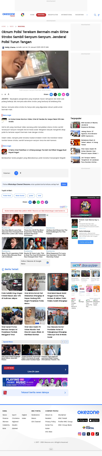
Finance (5, 418)
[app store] (94, 420)
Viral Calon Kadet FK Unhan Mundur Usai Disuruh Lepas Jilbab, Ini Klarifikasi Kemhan (34, 330)
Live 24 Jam (33, 371)
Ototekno (16, 418)
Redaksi (48, 418)
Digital (24, 415)
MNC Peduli (62, 418)
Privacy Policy (50, 421)
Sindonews (35, 415)
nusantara (79, 15)
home (32, 15)
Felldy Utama (10, 47)
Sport (14, 415)
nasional (41, 15)
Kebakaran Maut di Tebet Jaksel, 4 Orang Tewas (89, 142)
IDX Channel (36, 421)
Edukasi (15, 428)
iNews (33, 418)
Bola (4, 428)
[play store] (82, 420)
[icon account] (3, 47)
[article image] (75, 125)
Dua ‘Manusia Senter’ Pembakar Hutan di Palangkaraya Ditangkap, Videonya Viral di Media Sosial (57, 332)
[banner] (35, 382)
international (66, 15)
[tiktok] (97, 434)
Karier (47, 428)
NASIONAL (21, 26)
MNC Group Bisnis (65, 425)
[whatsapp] (59, 94)
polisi (31, 195)
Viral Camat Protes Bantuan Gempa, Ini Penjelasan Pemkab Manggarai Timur (9, 330)
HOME (3, 26)
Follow (64, 184)
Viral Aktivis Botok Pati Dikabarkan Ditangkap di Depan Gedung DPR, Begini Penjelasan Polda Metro (34, 298)
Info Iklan (48, 432)
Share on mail (63, 94)
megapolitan (53, 15)
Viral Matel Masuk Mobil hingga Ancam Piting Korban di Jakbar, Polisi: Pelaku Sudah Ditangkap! (57, 297)
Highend (15, 421)
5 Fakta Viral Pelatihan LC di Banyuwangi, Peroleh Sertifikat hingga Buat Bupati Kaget (37, 151)
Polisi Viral (7, 195)
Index (24, 418)
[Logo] (22, 14)
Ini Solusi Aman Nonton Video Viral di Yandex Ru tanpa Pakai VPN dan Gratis (36, 120)
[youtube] (92, 434)
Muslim (14, 425)
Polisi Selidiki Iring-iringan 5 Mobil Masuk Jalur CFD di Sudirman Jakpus (12, 296)
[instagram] (79, 434)
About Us (48, 415)
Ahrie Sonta (20, 195)
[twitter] (88, 434)
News (5, 415)
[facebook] (84, 434)
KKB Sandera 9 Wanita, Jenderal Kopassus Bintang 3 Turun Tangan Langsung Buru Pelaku (89, 125)
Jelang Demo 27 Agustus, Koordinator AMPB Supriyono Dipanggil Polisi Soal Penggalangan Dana (89, 134)
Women (5, 421)
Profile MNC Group (65, 421)
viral (39, 195)
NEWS (12, 26)
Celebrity (6, 425)
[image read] (4, 121)
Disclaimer (62, 415)
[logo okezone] (88, 412)
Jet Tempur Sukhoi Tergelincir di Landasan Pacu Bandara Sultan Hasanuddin (90, 160)
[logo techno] (8, 15)
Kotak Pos (49, 425)
